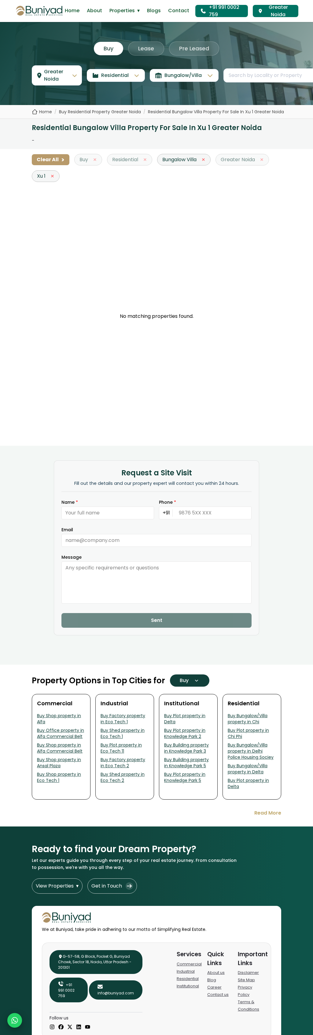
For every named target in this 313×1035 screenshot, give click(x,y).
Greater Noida (278, 11)
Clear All (50, 159)
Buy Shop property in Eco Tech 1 (59, 777)
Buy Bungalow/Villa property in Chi (247, 719)
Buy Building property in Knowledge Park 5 (186, 763)
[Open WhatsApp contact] (14, 1020)
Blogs (154, 10)
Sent (156, 620)
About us (216, 972)
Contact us (218, 994)
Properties (124, 10)
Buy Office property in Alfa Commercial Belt (60, 733)
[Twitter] (69, 1027)
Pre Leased (194, 48)
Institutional (188, 986)
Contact (178, 10)
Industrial (186, 971)
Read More (267, 812)
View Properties (57, 885)
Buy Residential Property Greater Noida (100, 112)
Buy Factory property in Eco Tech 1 (123, 719)
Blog (211, 980)
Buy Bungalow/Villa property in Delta (247, 769)
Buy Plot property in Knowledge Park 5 (184, 777)
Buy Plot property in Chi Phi (248, 733)
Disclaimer (248, 972)
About (94, 10)
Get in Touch (106, 885)
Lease (146, 48)
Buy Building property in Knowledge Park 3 (186, 748)
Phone (167, 502)
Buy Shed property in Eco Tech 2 (123, 777)
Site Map (246, 980)
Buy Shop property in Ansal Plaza (59, 763)
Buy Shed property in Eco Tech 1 (123, 733)
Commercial (189, 964)
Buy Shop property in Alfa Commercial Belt (60, 748)
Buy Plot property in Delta (184, 719)
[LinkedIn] (78, 1027)
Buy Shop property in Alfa (59, 719)
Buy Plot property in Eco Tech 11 (121, 748)
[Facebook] (61, 1027)
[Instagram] (52, 1027)
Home (72, 10)
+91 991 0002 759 (224, 11)
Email (67, 530)
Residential (188, 979)
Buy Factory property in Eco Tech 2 (123, 763)
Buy (108, 48)
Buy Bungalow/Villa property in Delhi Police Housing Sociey (251, 751)
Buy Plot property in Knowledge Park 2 (184, 733)
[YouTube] (87, 1027)
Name (69, 502)
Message (71, 557)
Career (214, 987)
